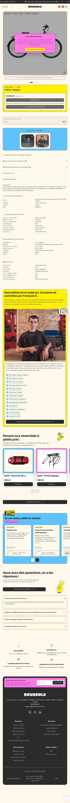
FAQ (51, 751)
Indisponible (35, 100)
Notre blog (51, 731)
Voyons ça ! (18, 484)
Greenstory (30, 778)
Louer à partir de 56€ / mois (35, 106)
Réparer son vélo (18, 751)
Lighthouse (35, 781)
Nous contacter (51, 754)
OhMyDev (39, 778)
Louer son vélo (18, 754)
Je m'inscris (58, 682)
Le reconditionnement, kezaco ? (51, 725)
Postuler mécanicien (51, 734)
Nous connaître (51, 728)
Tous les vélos (18, 725)
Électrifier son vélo (18, 757)
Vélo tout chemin (18, 731)
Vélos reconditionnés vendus (18, 740)
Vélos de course (18, 734)
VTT (18, 737)
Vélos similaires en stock (35, 49)
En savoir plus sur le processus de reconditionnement (33, 421)
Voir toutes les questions (22, 589)
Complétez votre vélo (33, 502)
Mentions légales (13, 778)
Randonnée (8, 87)
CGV (56, 778)
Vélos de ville (18, 728)
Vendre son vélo (18, 760)
